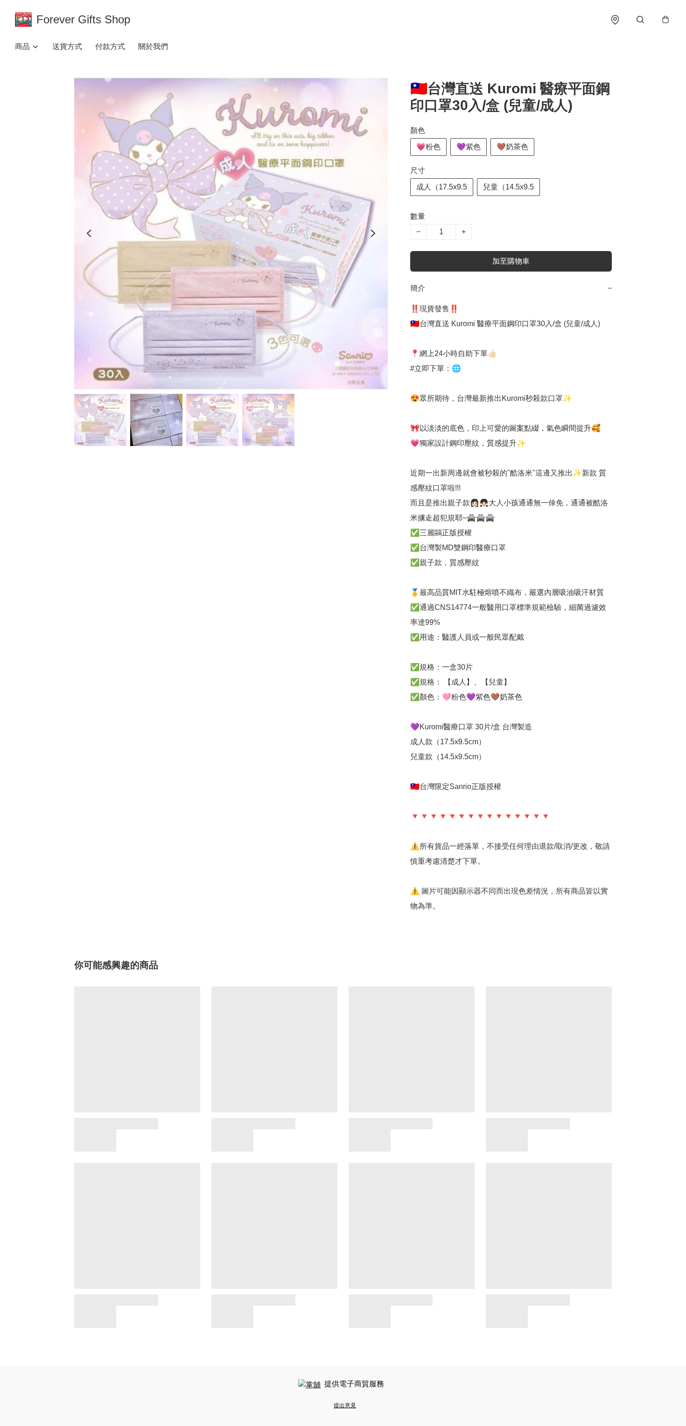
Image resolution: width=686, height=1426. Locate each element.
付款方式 (110, 46)
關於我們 (153, 46)
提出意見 (345, 1405)
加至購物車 (511, 261)
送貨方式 (67, 46)
